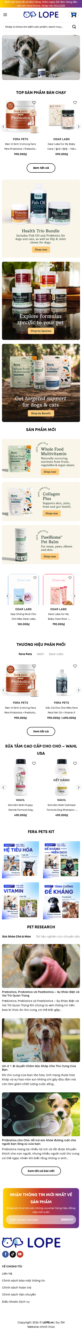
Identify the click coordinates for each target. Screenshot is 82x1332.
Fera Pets (20, 139)
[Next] (78, 126)
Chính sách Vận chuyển (19, 1295)
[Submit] (74, 27)
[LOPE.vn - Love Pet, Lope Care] (41, 14)
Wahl (20, 800)
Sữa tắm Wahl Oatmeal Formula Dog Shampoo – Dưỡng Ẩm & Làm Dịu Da (61, 807)
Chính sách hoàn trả (16, 1288)
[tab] (25, 654)
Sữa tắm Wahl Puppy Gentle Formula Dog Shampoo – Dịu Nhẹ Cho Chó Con (20, 807)
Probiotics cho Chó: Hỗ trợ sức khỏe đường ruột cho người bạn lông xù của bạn (39, 1142)
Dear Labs (61, 139)
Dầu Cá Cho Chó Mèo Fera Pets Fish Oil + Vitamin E (62, 710)
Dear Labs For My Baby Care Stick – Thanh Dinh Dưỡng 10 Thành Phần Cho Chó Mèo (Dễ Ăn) (58, 616)
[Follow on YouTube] (20, 1254)
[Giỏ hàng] (74, 14)
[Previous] (4, 126)
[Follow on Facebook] (5, 1254)
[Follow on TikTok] (13, 1254)
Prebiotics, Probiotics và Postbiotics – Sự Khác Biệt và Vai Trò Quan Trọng (40, 993)
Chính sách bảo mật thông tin (23, 1281)
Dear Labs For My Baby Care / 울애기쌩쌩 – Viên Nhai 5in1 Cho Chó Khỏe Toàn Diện (61, 146)
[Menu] (5, 14)
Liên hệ (7, 1274)
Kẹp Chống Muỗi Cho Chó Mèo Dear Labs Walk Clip (23, 616)
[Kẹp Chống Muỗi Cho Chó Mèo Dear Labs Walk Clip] (23, 589)
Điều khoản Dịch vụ (16, 1302)
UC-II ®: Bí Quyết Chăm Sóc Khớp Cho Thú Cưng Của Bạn (39, 1067)
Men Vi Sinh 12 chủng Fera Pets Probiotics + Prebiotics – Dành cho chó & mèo (20, 146)
